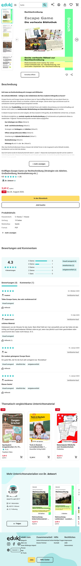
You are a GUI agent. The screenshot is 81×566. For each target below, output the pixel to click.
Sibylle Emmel (9, 319)
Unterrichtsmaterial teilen (45, 540)
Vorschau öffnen (29, 74)
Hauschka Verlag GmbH (37, 449)
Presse (23, 548)
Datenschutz (68, 545)
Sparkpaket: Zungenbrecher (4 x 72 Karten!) (11, 446)
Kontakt (56, 543)
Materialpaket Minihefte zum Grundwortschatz (66, 446)
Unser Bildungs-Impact (28, 545)
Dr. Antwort (9, 181)
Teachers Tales (7, 452)
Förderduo (60, 449)
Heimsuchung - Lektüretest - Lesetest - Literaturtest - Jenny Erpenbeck (64, 518)
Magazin (24, 540)
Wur (6, 352)
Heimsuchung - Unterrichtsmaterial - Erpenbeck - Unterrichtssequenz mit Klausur (41, 518)
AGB (65, 543)
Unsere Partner (41, 543)
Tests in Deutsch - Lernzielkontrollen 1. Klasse (37, 446)
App (22, 550)
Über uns (24, 543)
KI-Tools (23, 553)
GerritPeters (9, 380)
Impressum (68, 540)
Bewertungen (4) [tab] (9, 282)
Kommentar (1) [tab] (27, 282)
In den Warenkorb (40, 198)
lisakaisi (7, 295)
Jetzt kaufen (40, 205)
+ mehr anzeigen (39, 164)
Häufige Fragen (59, 540)
